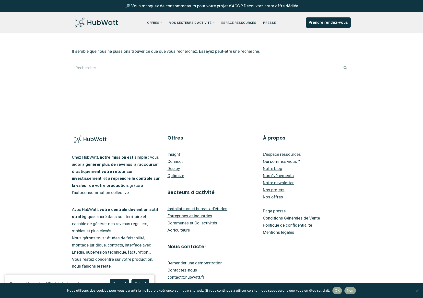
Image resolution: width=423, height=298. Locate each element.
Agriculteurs (178, 230)
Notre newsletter (278, 182)
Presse (269, 23)
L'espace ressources (282, 154)
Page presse (274, 210)
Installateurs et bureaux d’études (197, 208)
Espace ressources (238, 23)
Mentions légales (278, 232)
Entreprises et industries (189, 215)
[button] (161, 23)
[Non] (416, 290)
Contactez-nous (182, 270)
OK (337, 290)
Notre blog (272, 168)
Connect (175, 161)
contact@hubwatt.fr (185, 277)
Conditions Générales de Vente (291, 218)
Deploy (173, 168)
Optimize (175, 175)
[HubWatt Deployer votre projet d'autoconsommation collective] (96, 22)
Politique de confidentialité (287, 225)
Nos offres (273, 196)
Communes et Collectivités (192, 222)
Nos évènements (278, 175)
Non (350, 290)
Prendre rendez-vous (328, 22)
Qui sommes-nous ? (281, 161)
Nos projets (273, 189)
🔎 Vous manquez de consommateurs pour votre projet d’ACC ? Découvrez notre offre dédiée (211, 5)
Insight (173, 154)
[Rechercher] (345, 67)
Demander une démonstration (195, 262)
